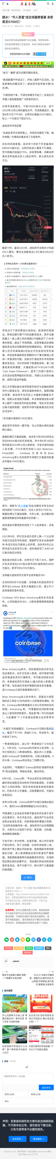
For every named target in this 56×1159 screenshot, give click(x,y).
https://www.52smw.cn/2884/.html (33, 894)
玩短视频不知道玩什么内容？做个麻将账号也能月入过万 (14, 1049)
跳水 (48, 948)
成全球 (29, 948)
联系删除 (38, 1139)
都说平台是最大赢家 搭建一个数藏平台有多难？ (14, 976)
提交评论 (46, 1087)
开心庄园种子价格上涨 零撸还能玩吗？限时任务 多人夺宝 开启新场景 (14, 1018)
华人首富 (23, 505)
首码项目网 (28, 4)
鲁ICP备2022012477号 (28, 1154)
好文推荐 (26, 10)
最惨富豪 (39, 948)
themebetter (42, 1151)
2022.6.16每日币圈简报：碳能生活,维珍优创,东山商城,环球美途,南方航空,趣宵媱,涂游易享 (42, 980)
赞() (36, 26)
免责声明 (17, 1139)
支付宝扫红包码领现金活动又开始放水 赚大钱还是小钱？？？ (41, 1018)
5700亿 (8, 948)
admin (16, 961)
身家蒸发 (27, 952)
